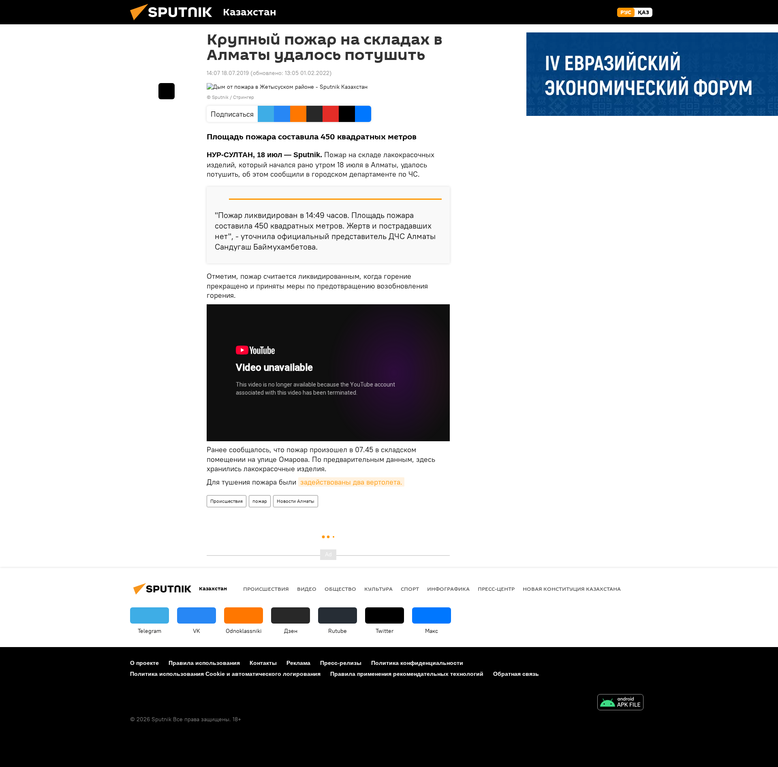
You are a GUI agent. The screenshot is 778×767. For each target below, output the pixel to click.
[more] (166, 91)
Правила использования (204, 663)
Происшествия (226, 501)
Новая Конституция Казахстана (572, 588)
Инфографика (448, 588)
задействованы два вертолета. (351, 482)
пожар (259, 501)
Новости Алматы (295, 501)
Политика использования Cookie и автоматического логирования (225, 674)
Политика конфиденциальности (417, 663)
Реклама (298, 663)
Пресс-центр (496, 588)
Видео (306, 588)
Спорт (410, 588)
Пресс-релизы (340, 663)
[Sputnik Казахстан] (174, 22)
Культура (378, 588)
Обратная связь (516, 674)
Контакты (263, 663)
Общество (340, 588)
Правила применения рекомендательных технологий (406, 674)
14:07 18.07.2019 (228, 73)
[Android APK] (620, 703)
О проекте (144, 663)
